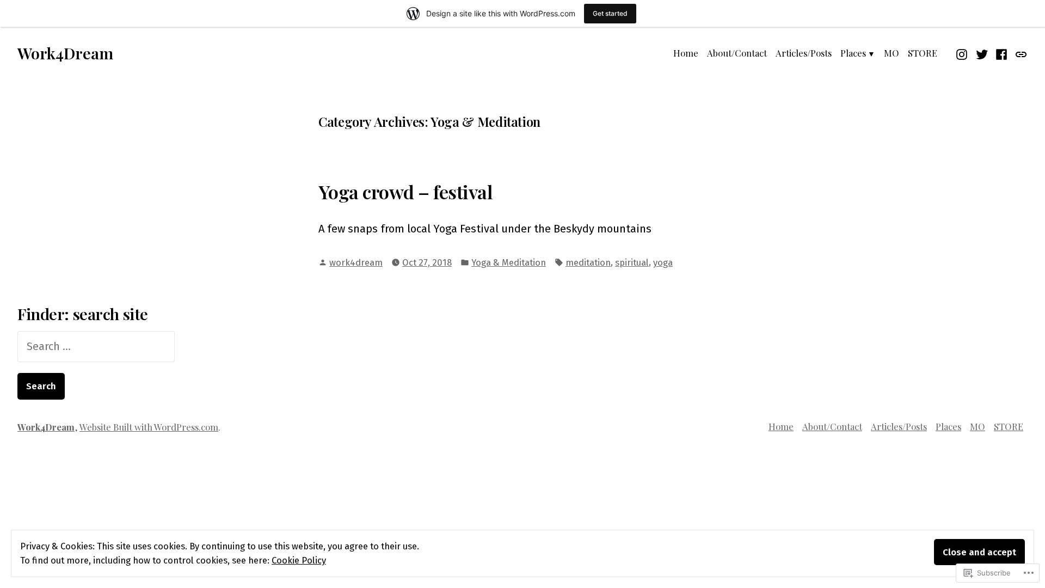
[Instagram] (963, 53)
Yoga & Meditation (508, 262)
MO (891, 53)
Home (685, 53)
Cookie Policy (299, 560)
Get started (610, 13)
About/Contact (737, 53)
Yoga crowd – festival (405, 191)
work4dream (356, 262)
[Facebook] (1002, 53)
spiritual (632, 262)
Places (853, 53)
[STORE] (1020, 53)
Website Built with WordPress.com (148, 427)
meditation (588, 262)
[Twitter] (982, 53)
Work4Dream (65, 52)
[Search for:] (96, 346)
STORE (922, 53)
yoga (663, 262)
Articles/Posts (804, 53)
